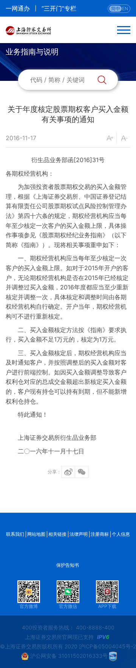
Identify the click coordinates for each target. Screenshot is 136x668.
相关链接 (57, 534)
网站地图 (36, 534)
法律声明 (79, 534)
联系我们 (15, 534)
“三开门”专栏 (59, 8)
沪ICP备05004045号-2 (107, 646)
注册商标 (100, 534)
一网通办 (18, 8)
